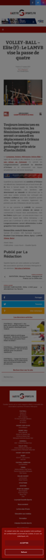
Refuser (24, 552)
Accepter (24, 543)
